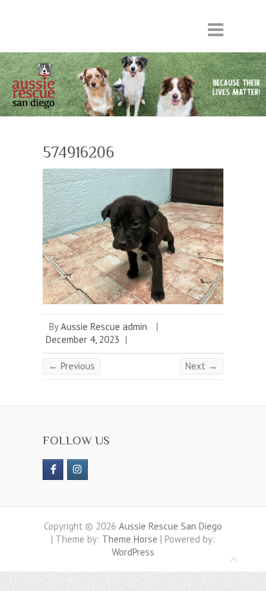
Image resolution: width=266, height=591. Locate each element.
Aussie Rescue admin (104, 326)
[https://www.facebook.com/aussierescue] (53, 469)
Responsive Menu (215, 29)
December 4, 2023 (82, 339)
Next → (201, 366)
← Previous (71, 366)
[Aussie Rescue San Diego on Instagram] (77, 469)
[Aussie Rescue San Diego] (133, 58)
